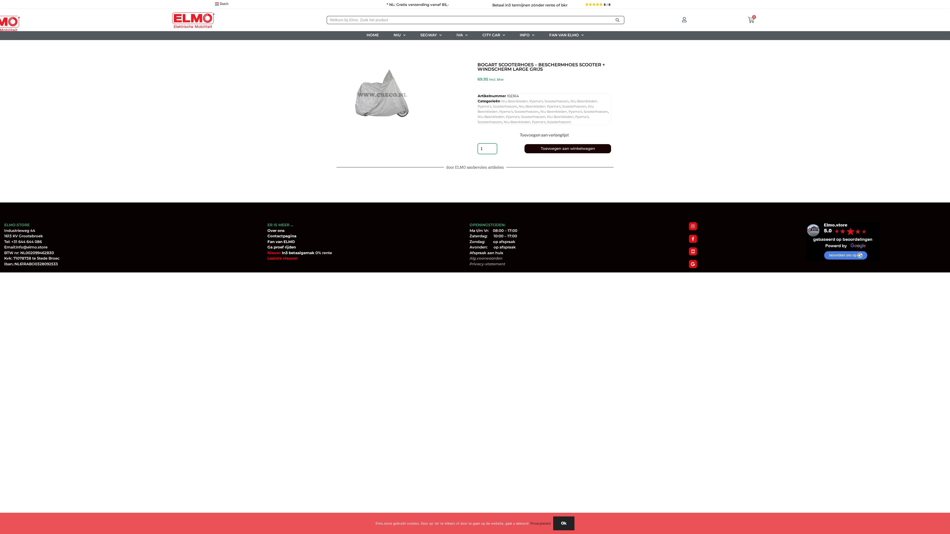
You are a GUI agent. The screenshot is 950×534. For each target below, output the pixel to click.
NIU (397, 35)
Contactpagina (281, 236)
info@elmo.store (32, 247)
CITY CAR (491, 35)
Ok (564, 523)
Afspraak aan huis (486, 252)
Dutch (223, 4)
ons (281, 230)
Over (272, 230)
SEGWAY (428, 35)
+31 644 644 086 (26, 241)
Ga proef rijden (281, 247)
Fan (271, 241)
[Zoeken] (617, 20)
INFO (525, 35)
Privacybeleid (540, 523)
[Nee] (943, 523)
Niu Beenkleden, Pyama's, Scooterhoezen (535, 101)
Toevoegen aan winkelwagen (568, 148)
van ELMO (285, 241)
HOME (373, 35)
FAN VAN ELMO (564, 35)
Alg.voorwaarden (486, 258)
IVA (459, 35)
